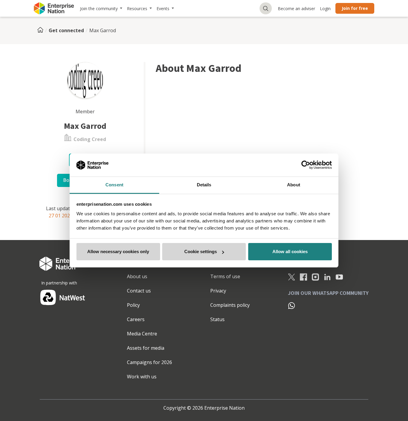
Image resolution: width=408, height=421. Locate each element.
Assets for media (145, 348)
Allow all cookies (290, 251)
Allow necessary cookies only (118, 251)
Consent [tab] (114, 184)
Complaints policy (230, 305)
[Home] (42, 30)
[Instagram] (315, 277)
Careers (136, 319)
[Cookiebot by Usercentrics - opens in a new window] (306, 165)
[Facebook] (303, 277)
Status (217, 319)
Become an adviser (296, 8)
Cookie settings (200, 251)
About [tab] (293, 184)
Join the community (99, 8)
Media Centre (142, 333)
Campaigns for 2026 (149, 362)
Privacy (218, 290)
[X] (291, 277)
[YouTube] (339, 277)
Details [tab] (204, 184)
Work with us (142, 376)
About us (137, 276)
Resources (137, 8)
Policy (133, 305)
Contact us (139, 290)
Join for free (355, 8)
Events (163, 8)
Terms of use (225, 276)
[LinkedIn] (327, 277)
